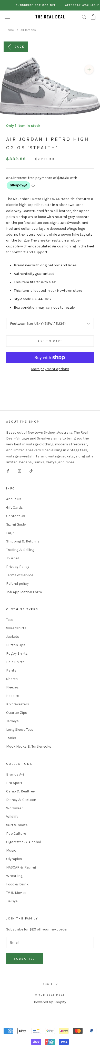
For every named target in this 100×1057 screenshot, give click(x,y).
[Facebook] (8, 471)
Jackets (12, 636)
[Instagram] (19, 471)
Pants (11, 670)
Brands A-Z (15, 774)
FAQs (10, 533)
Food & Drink (17, 884)
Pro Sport (14, 783)
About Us (13, 499)
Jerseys (12, 721)
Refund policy (17, 583)
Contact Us (15, 516)
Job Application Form (24, 592)
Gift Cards (14, 507)
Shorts (12, 679)
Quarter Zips (16, 712)
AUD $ (48, 984)
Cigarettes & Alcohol (23, 842)
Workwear (14, 808)
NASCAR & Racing (21, 867)
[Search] (84, 17)
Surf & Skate (16, 825)
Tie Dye (11, 901)
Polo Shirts (15, 662)
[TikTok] (31, 471)
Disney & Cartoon (21, 800)
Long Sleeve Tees (19, 729)
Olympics (14, 859)
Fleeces (12, 687)
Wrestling (14, 876)
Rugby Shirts (17, 653)
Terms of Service (19, 575)
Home (9, 30)
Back (20, 46)
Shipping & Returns (22, 541)
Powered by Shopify (50, 1002)
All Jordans (28, 30)
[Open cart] (93, 16)
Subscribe (24, 958)
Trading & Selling (20, 550)
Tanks (11, 738)
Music (11, 850)
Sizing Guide (16, 524)
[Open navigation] (7, 17)
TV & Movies (16, 893)
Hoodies (12, 696)
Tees (9, 620)
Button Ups (15, 645)
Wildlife (12, 816)
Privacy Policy (17, 566)
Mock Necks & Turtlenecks (28, 746)
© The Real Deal (50, 995)
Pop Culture (16, 833)
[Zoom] (89, 69)
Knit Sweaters (17, 704)
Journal (12, 558)
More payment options (50, 369)
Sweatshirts (16, 628)
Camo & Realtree (20, 791)
